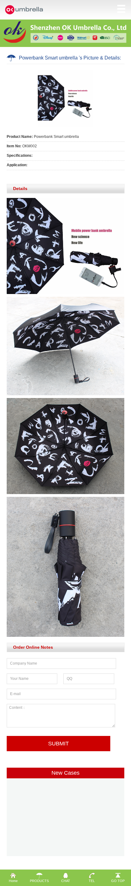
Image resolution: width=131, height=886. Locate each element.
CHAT (65, 881)
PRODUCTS (39, 881)
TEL (92, 881)
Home (13, 881)
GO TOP (118, 881)
